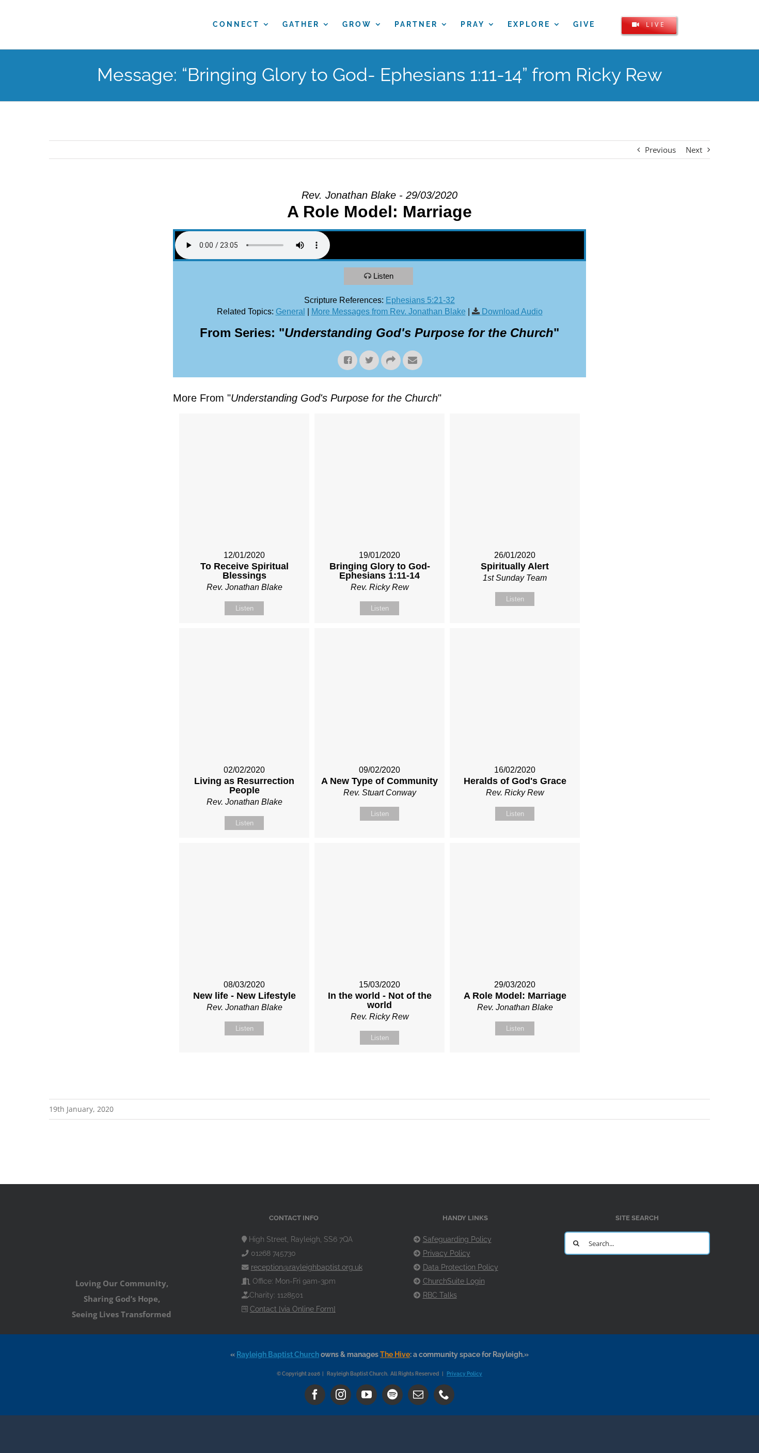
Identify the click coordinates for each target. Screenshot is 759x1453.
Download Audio (512, 311)
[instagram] (340, 1394)
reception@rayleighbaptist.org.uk (306, 1267)
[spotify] (392, 1394)
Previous (660, 150)
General (290, 311)
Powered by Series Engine (548, 1078)
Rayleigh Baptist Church (277, 1354)
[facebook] (315, 1394)
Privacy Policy (446, 1253)
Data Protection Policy (460, 1267)
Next (694, 150)
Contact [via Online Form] (293, 1309)
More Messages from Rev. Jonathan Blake (388, 311)
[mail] (418, 1394)
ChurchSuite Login (454, 1281)
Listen (383, 276)
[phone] (444, 1394)
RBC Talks (440, 1295)
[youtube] (366, 1394)
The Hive (395, 1354)
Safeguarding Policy (457, 1239)
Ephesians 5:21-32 (420, 300)
